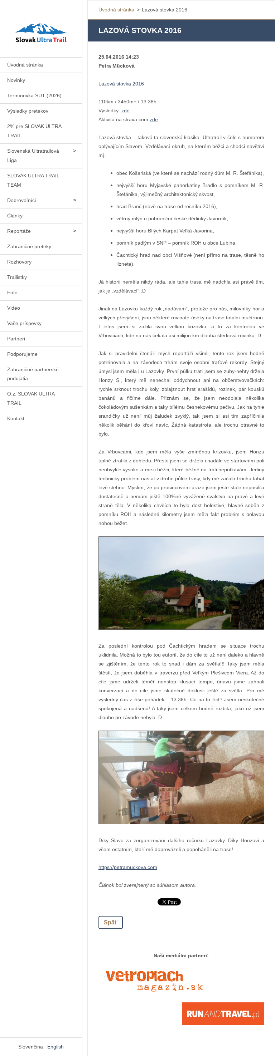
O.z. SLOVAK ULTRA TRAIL (31, 398)
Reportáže (19, 231)
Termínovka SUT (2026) (34, 95)
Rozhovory (19, 262)
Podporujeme (22, 354)
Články (15, 215)
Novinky (16, 80)
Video (13, 308)
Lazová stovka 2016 (121, 84)
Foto (12, 292)
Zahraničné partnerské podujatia (33, 374)
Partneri (16, 339)
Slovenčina (30, 1047)
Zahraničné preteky (29, 246)
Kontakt (15, 418)
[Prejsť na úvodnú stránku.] (41, 24)
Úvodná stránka (25, 65)
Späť (110, 922)
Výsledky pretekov (27, 111)
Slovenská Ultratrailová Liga (33, 155)
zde (125, 110)
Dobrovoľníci (21, 200)
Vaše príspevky (24, 323)
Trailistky (17, 277)
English (55, 1047)
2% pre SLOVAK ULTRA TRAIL (34, 130)
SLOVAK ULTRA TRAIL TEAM (33, 180)
